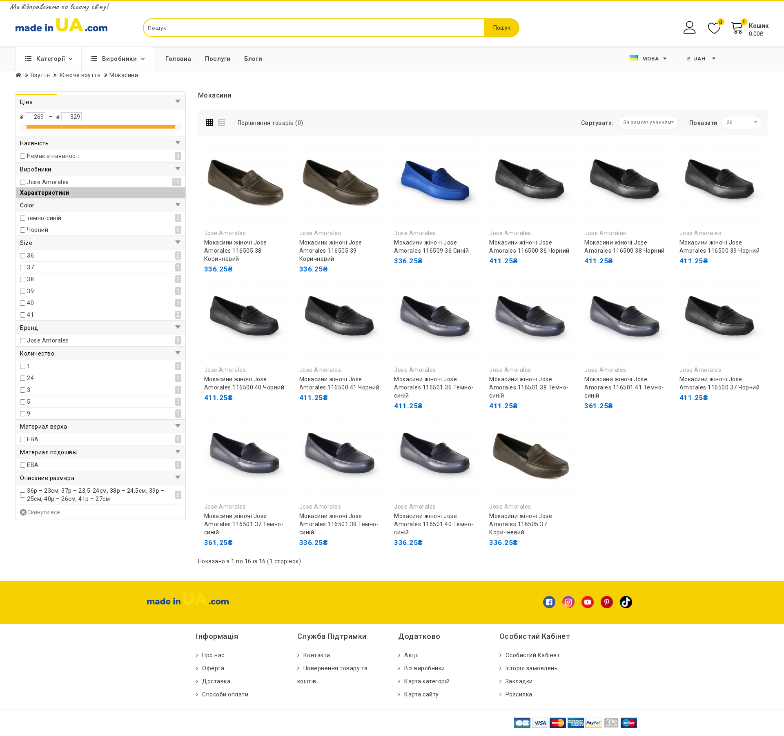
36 (30, 255)
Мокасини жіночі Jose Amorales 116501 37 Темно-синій (244, 524)
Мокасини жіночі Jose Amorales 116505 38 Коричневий (235, 250)
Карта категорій (427, 681)
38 (30, 279)
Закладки (519, 681)
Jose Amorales (48, 182)
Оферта (213, 668)
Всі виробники (424, 668)
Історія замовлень (532, 668)
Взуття (40, 75)
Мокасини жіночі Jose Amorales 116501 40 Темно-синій (434, 524)
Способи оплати (225, 694)
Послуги (218, 58)
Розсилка (519, 694)
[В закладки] (231, 285)
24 (30, 378)
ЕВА (33, 439)
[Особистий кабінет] (691, 27)
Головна (178, 58)
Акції (411, 655)
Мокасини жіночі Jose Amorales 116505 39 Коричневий (330, 250)
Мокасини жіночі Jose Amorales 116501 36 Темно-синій (434, 387)
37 (30, 267)
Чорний (37, 230)
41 (30, 314)
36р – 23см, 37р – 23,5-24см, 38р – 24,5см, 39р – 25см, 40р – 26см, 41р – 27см (96, 494)
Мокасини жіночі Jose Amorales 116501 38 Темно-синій (529, 387)
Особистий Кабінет (533, 655)
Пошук (501, 27)
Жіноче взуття (80, 75)
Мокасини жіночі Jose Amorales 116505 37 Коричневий (520, 524)
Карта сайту (421, 694)
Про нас (213, 655)
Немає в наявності (53, 156)
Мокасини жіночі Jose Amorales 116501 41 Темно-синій (624, 387)
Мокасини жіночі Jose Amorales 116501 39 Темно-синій (339, 524)
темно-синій (44, 218)
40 (30, 303)
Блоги (253, 58)
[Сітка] (211, 121)
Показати (703, 123)
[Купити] (497, 277)
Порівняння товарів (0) (270, 123)
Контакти (316, 655)
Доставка (216, 681)
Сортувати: (597, 123)
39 (30, 291)
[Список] (222, 121)
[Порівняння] (249, 285)
